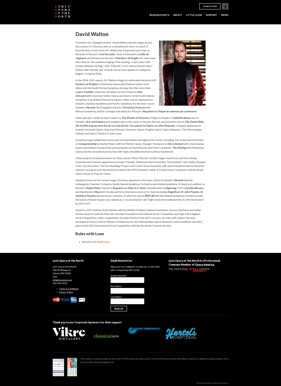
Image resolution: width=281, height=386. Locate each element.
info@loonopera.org (62, 280)
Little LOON (194, 14)
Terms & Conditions (69, 288)
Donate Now (210, 6)
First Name (117, 286)
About (177, 14)
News (224, 14)
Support (211, 14)
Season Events (159, 14)
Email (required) (119, 275)
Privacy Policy (66, 292)
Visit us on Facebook (225, 6)
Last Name (116, 297)
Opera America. (205, 264)
